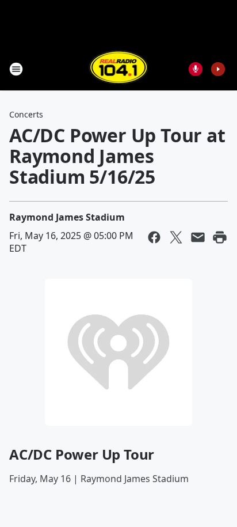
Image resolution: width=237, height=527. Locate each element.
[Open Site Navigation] (16, 69)
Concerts (26, 114)
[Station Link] (119, 69)
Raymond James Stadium (67, 217)
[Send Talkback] (195, 69)
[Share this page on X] (176, 237)
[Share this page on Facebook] (154, 237)
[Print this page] (220, 237)
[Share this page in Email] (198, 237)
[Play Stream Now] (218, 69)
